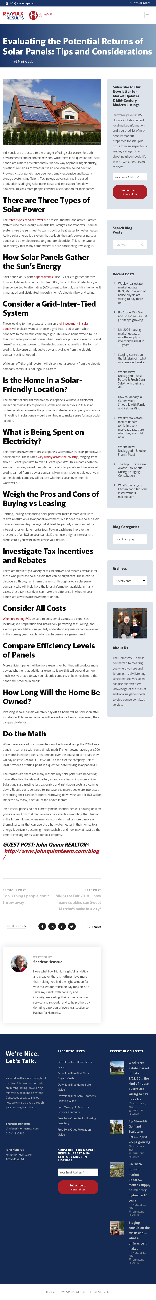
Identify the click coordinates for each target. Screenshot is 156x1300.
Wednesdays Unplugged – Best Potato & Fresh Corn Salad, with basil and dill (131, 379)
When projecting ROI (16, 618)
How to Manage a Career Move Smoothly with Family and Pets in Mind (131, 402)
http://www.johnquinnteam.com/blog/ (51, 854)
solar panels (16, 925)
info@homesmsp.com (22, 3)
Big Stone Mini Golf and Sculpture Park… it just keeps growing (132, 316)
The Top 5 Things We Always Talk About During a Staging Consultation (132, 470)
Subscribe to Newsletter (129, 192)
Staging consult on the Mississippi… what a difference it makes (132, 358)
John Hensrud (15, 1149)
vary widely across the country (58, 456)
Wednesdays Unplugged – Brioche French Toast (132, 450)
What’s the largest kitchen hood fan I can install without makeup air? (132, 491)
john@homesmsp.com (19, 1154)
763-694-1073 (142, 3)
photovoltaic (45, 276)
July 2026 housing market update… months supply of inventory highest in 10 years (131, 337)
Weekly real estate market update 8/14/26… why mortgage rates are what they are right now (131, 427)
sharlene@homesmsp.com (22, 1128)
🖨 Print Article (23, 61)
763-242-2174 (15, 1159)
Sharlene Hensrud (47, 961)
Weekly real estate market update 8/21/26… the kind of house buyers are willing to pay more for (132, 293)
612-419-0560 (15, 1133)
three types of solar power (26, 219)
